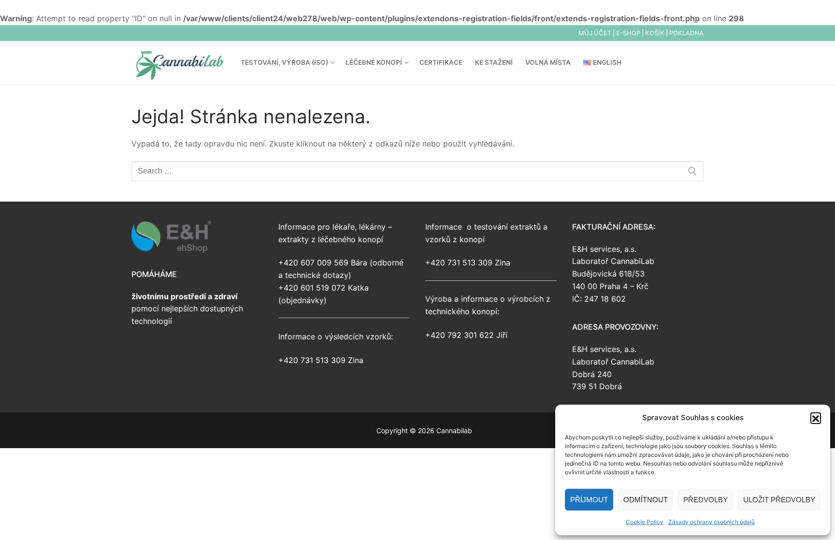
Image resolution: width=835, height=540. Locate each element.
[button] (816, 418)
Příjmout (589, 500)
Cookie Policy (644, 521)
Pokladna (686, 33)
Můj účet (594, 33)
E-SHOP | (630, 33)
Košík (654, 33)
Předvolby (705, 500)
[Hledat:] (417, 171)
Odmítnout (645, 500)
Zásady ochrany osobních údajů (711, 521)
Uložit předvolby (779, 500)
